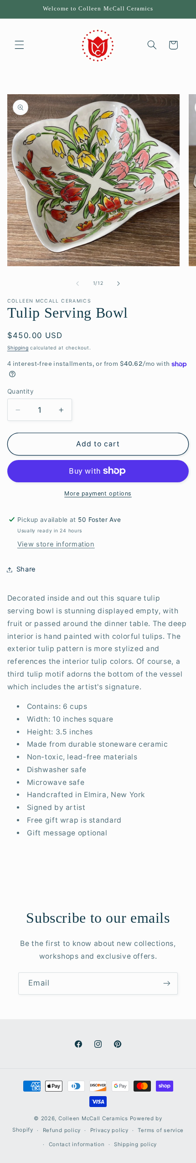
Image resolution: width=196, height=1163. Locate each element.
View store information (56, 544)
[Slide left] (77, 283)
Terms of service (161, 1130)
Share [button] (26, 569)
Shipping (18, 348)
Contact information (77, 1144)
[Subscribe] (166, 983)
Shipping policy (135, 1144)
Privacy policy (109, 1130)
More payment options (98, 493)
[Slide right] (118, 283)
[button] (19, 45)
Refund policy (62, 1130)
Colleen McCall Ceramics (93, 1118)
